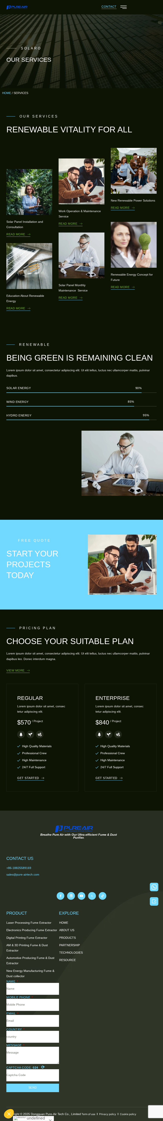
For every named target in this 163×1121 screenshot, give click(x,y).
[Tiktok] (102, 896)
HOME (6, 93)
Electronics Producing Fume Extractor (31, 930)
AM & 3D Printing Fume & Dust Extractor (27, 947)
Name (11, 981)
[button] (109, 7)
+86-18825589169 (18, 868)
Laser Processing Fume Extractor (28, 922)
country (14, 1029)
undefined (35, 1118)
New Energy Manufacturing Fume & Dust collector (30, 973)
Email (11, 1013)
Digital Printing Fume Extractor (26, 937)
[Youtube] (81, 896)
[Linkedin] (71, 896)
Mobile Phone (18, 997)
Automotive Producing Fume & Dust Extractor (30, 960)
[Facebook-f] (60, 896)
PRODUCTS (67, 937)
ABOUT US (66, 930)
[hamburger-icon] (123, 7)
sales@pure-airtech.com (22, 874)
